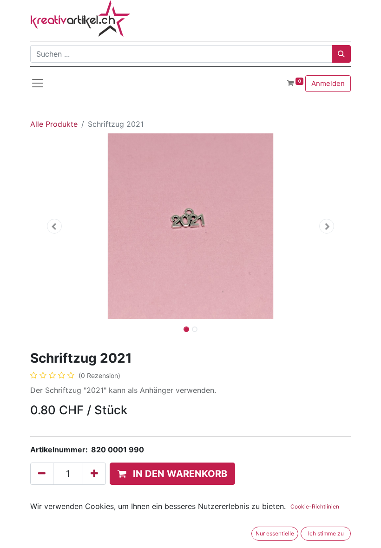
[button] (54, 226)
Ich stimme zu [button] (326, 533)
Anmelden (328, 83)
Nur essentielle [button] (275, 533)
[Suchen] (341, 54)
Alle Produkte (54, 124)
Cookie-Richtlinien (314, 506)
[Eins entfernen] (41, 474)
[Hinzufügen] (94, 474)
